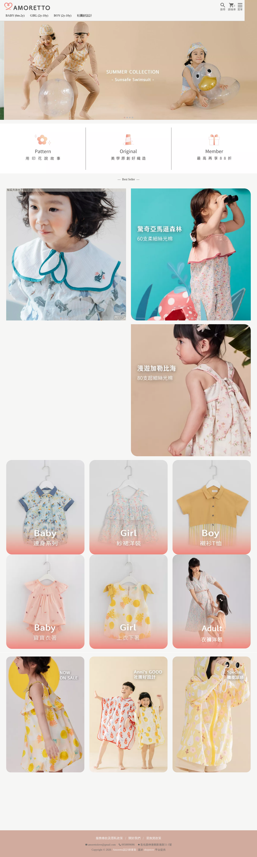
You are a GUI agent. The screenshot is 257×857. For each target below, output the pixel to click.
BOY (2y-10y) (62, 15)
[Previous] (3, 60)
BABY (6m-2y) (15, 15)
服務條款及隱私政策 (109, 838)
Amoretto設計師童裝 (124, 849)
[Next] (253, 60)
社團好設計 (84, 15)
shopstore (149, 849)
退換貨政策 (153, 838)
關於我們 (134, 838)
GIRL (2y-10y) (39, 15)
